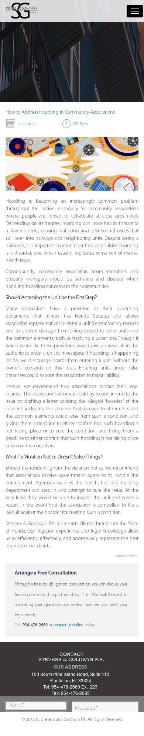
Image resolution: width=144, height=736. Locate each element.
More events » (126, 556)
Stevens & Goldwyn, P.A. (30, 524)
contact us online (68, 625)
